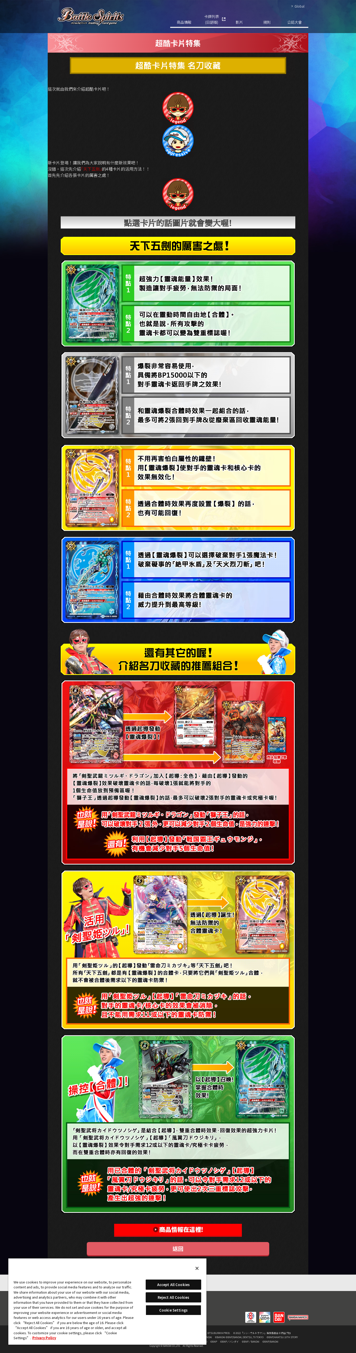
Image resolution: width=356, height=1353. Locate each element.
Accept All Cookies (173, 1284)
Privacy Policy (44, 1337)
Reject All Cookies (173, 1297)
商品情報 (184, 22)
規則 (267, 22)
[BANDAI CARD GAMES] (250, 1314)
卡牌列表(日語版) (211, 19)
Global (299, 6)
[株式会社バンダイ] (279, 1314)
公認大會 (294, 22)
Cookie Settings (173, 1310)
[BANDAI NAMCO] (298, 1314)
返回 (178, 1248)
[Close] (197, 1268)
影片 (239, 22)
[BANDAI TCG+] (264, 1314)
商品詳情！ (178, 1230)
